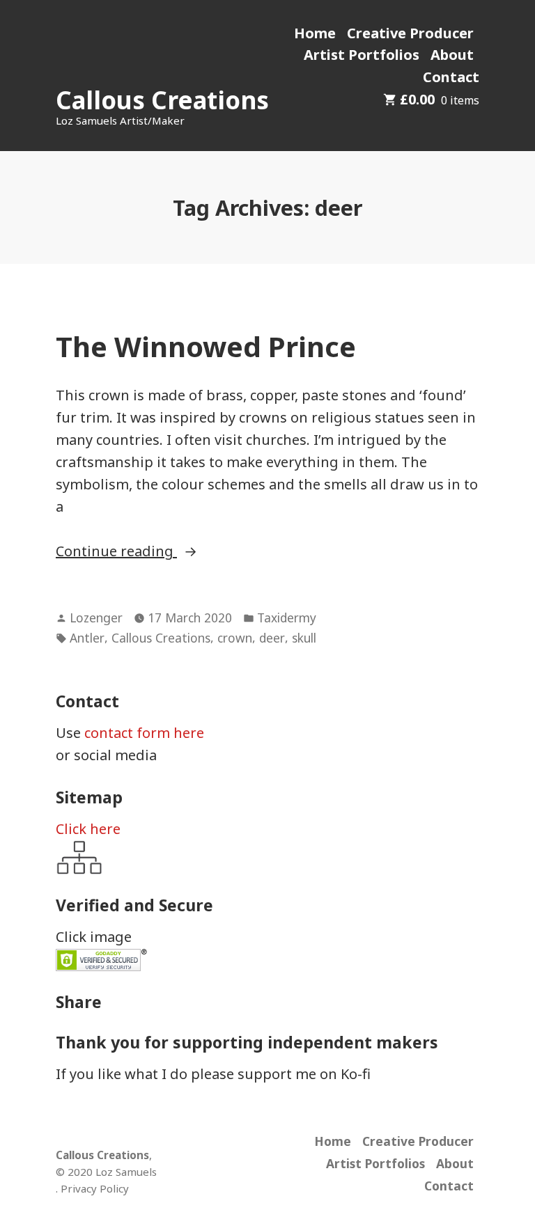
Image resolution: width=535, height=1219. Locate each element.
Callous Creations (162, 100)
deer (272, 637)
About (452, 54)
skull (304, 637)
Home (315, 33)
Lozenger (96, 617)
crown (234, 637)
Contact (451, 77)
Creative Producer (410, 33)
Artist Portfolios (361, 54)
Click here (88, 828)
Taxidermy (286, 617)
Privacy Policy (95, 1188)
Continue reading (152, 552)
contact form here (144, 732)
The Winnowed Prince (206, 346)
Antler (87, 637)
